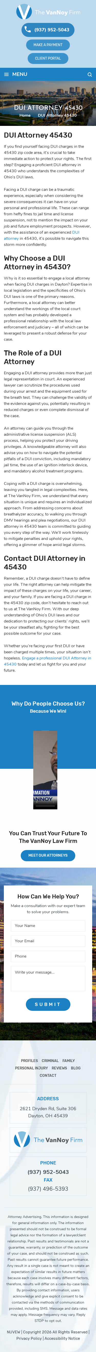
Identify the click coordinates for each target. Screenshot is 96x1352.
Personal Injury (31, 1068)
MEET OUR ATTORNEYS (48, 855)
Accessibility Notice (62, 1338)
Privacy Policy (29, 1338)
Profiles (29, 1061)
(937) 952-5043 (51, 30)
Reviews (59, 1068)
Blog (76, 1068)
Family (68, 1061)
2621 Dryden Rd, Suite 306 (48, 1109)
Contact (48, 1075)
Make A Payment (48, 45)
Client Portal (48, 58)
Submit (48, 1004)
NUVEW (13, 1332)
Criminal (50, 1061)
